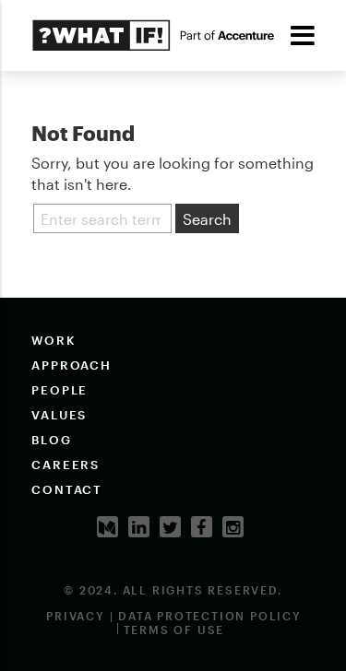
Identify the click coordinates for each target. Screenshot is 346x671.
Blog (51, 439)
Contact (67, 489)
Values (59, 414)
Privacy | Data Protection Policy (174, 615)
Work (54, 340)
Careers (66, 464)
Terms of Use (174, 629)
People (60, 390)
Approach (72, 365)
